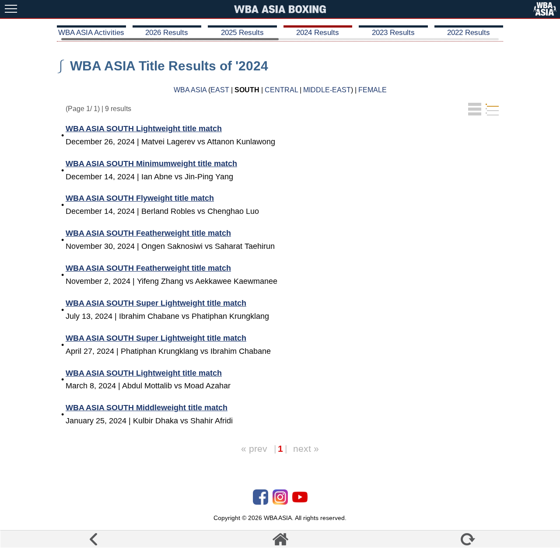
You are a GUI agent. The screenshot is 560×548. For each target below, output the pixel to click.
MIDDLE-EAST (327, 90)
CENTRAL (281, 90)
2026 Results (166, 32)
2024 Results (317, 32)
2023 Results (393, 32)
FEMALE (372, 90)
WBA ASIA (190, 90)
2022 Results (468, 32)
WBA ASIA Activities (91, 32)
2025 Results (242, 32)
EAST (219, 90)
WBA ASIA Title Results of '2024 (169, 66)
